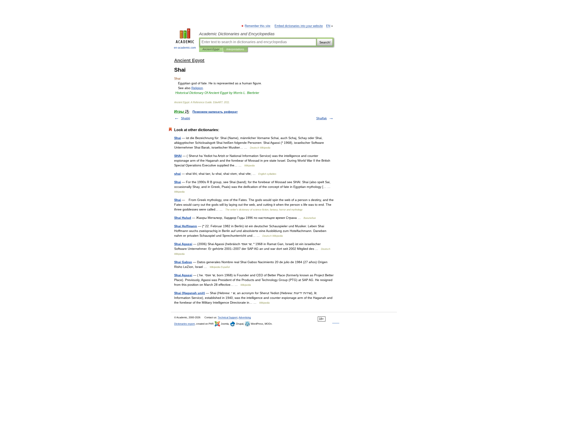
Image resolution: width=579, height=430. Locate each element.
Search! (324, 42)
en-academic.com (185, 47)
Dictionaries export (184, 323)
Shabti (185, 118)
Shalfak (321, 118)
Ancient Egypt (210, 49)
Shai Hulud (182, 218)
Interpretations (235, 49)
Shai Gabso (183, 262)
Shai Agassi (183, 244)
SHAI (178, 156)
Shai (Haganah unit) (189, 293)
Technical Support (227, 317)
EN (328, 26)
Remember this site (257, 26)
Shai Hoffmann (185, 226)
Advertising (245, 317)
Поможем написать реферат (215, 111)
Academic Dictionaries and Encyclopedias (237, 34)
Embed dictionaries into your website (299, 26)
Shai (177, 138)
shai (177, 173)
